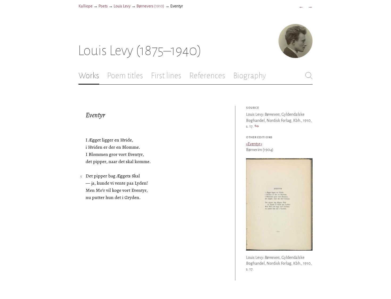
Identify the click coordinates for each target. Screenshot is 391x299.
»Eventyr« (254, 144)
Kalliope (85, 6)
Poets (103, 6)
